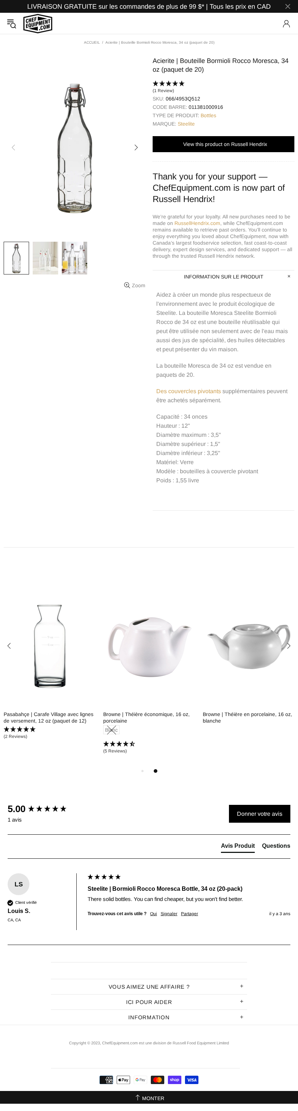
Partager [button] (189, 913)
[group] (46, 808)
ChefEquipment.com (37, 23)
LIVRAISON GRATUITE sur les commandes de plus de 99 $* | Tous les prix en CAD (149, 6)
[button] (223, 87)
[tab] (238, 847)
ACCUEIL (92, 42)
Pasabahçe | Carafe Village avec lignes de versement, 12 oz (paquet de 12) (48, 717)
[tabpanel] (50, 669)
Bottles (208, 115)
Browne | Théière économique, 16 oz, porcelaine (146, 717)
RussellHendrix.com (197, 223)
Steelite (186, 124)
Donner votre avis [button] (259, 814)
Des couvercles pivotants (188, 391)
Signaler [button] (169, 913)
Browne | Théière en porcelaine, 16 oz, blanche (247, 717)
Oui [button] (153, 913)
